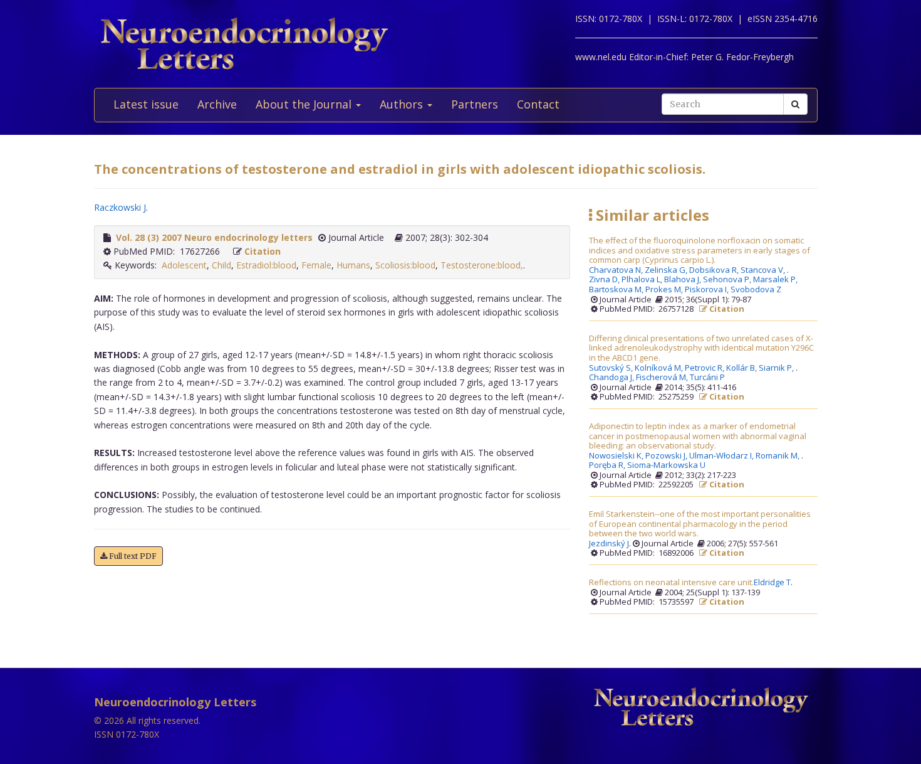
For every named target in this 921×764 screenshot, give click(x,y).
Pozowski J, (667, 456)
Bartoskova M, (617, 290)
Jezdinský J (609, 544)
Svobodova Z (756, 290)
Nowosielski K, (617, 456)
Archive (217, 104)
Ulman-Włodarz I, (722, 456)
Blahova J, (683, 280)
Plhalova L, (643, 280)
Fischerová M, (663, 378)
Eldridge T (772, 583)
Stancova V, (764, 270)
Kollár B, (742, 368)
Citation (262, 251)
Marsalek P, (776, 280)
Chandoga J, (612, 378)
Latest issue (146, 104)
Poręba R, (608, 465)
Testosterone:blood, (481, 265)
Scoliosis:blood (405, 265)
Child (221, 265)
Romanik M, (778, 456)
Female (316, 265)
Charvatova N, (617, 270)
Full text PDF (132, 556)
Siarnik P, (777, 368)
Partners (474, 104)
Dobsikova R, (715, 270)
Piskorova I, (708, 290)
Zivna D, (605, 280)
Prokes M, (665, 290)
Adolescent (184, 265)
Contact (538, 104)
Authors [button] (403, 104)
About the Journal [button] (305, 104)
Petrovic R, (705, 368)
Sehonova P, (728, 280)
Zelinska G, (667, 270)
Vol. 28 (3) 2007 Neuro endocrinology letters (214, 237)
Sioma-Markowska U (666, 465)
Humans (353, 265)
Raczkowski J (120, 207)
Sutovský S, (612, 368)
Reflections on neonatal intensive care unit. (671, 583)
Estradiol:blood (266, 265)
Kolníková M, (660, 368)
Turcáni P (707, 378)
